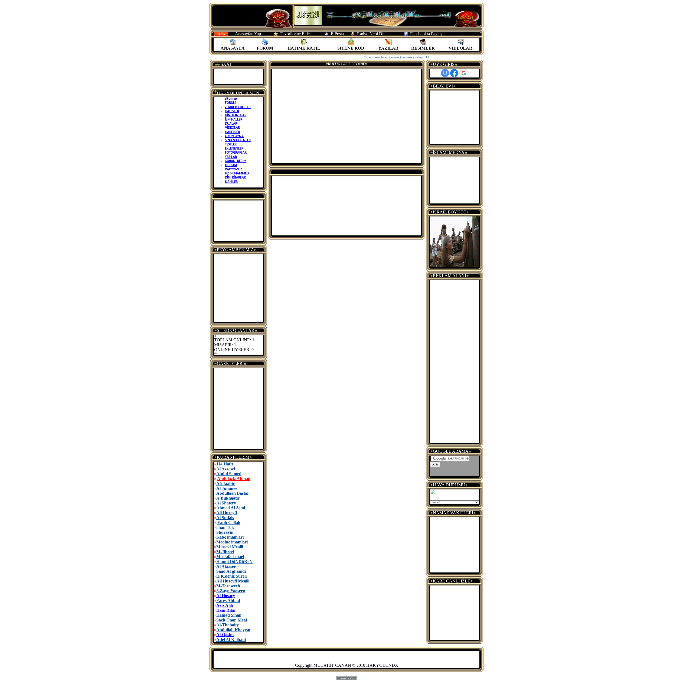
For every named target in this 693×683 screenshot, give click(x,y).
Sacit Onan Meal (231, 620)
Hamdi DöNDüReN (234, 561)
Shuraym (224, 532)
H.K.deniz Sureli (231, 576)
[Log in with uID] (445, 73)
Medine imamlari (232, 542)
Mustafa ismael (230, 556)
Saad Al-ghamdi (231, 571)
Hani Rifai (225, 610)
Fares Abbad (228, 600)
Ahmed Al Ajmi (230, 508)
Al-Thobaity (227, 625)
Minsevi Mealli (229, 547)
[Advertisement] (238, 220)
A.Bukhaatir (228, 498)
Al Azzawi (225, 469)
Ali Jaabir (225, 483)
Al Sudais (225, 517)
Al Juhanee (226, 488)
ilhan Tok (225, 527)
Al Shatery (226, 503)
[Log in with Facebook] (454, 73)
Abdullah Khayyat (233, 629)
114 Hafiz (224, 464)
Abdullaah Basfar (232, 493)
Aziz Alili (224, 605)
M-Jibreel (225, 551)
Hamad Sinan (228, 615)
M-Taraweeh (228, 586)
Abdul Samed (228, 473)
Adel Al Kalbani (231, 639)
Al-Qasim (225, 634)
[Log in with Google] (463, 73)
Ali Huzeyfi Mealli (232, 581)
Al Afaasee (226, 566)
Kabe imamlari (230, 537)
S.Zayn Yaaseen (230, 590)
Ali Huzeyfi (226, 512)
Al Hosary (225, 595)
